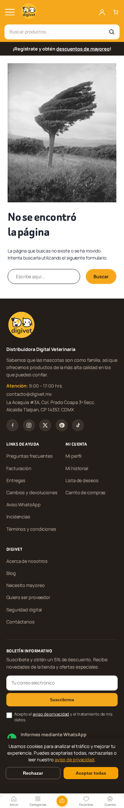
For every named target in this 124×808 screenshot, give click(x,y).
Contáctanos (20, 622)
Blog (11, 573)
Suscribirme (62, 699)
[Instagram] (29, 425)
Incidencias (18, 517)
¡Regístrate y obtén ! (62, 49)
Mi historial (76, 468)
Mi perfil (73, 456)
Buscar (100, 276)
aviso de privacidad (51, 714)
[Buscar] (112, 32)
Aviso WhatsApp (23, 505)
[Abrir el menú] (10, 12)
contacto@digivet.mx (29, 394)
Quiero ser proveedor (28, 597)
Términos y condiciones (31, 529)
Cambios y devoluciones (32, 492)
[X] (45, 425)
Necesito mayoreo (25, 585)
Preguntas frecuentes (29, 456)
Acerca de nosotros (27, 561)
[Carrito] (62, 801)
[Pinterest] (62, 425)
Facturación (18, 468)
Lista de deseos (82, 480)
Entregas (15, 480)
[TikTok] (78, 425)
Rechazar (33, 773)
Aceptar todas (91, 773)
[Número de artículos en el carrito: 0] (116, 12)
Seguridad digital (24, 610)
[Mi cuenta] (102, 12)
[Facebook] (12, 425)
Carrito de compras (85, 492)
